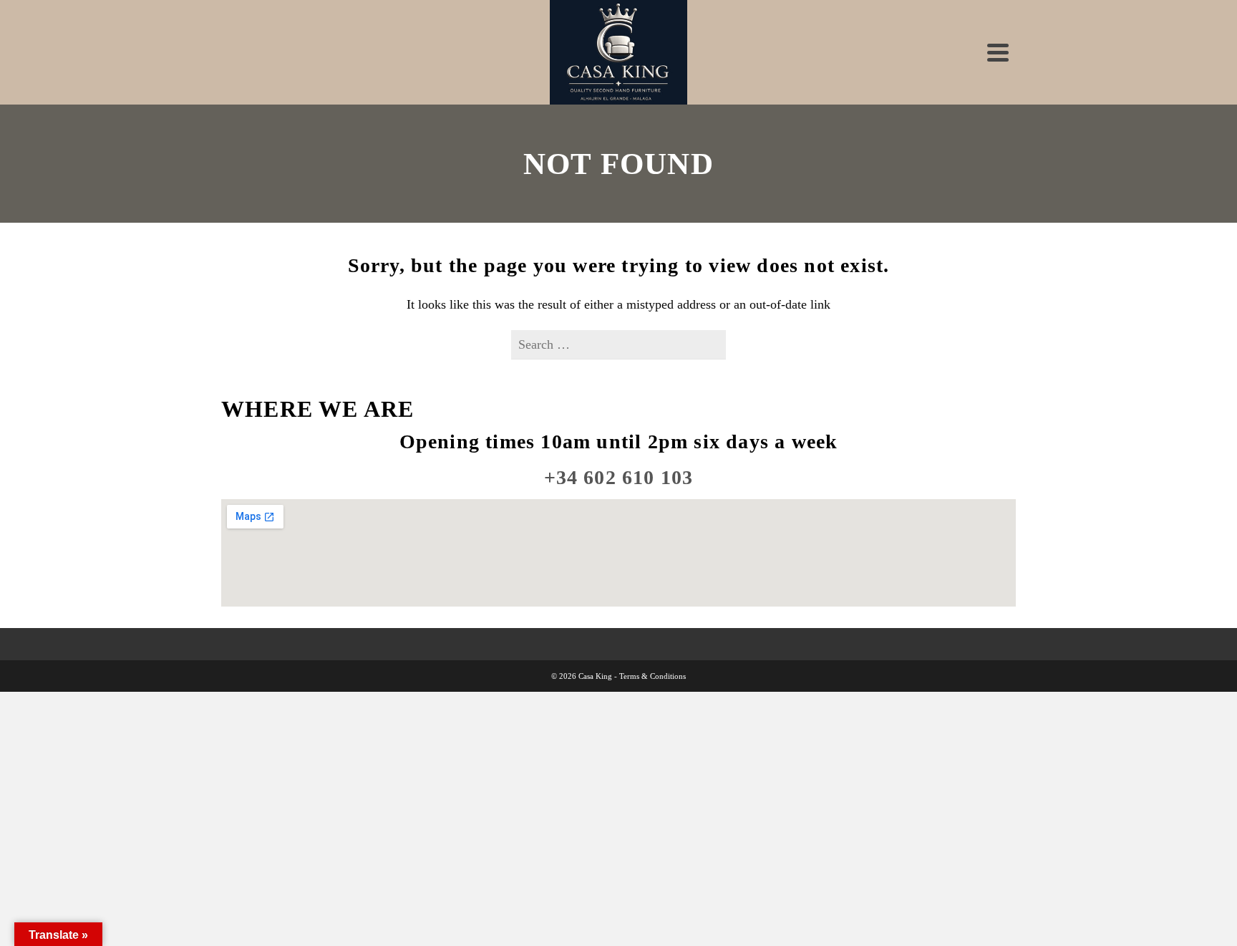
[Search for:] (618, 344)
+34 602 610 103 (619, 477)
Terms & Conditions (652, 676)
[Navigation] (998, 52)
